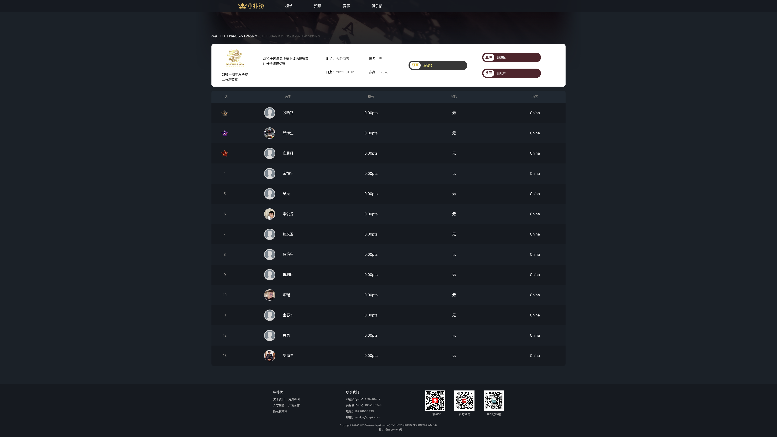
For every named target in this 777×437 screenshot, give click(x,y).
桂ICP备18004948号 (390, 430)
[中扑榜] (243, 6)
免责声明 (294, 399)
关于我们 (278, 399)
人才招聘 (278, 405)
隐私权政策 (280, 411)
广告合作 (294, 405)
